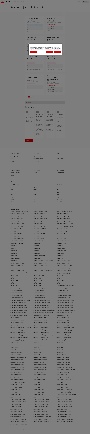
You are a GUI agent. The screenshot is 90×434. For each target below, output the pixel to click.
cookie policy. (57, 49)
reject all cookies (49, 52)
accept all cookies (57, 52)
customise (33, 52)
